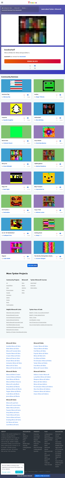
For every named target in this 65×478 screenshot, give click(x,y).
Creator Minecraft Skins (13, 356)
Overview (36, 434)
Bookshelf (23, 56)
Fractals (8, 292)
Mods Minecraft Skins (12, 348)
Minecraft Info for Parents (12, 329)
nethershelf (37, 117)
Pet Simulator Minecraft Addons (43, 387)
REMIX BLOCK (32, 61)
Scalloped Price (7, 235)
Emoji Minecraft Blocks (13, 387)
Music (7, 302)
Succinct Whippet (40, 258)
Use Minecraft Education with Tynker (15, 327)
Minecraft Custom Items (13, 405)
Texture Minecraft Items (13, 417)
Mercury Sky (6, 97)
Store (24, 449)
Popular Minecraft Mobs (41, 353)
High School (58, 447)
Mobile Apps (26, 443)
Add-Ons (24, 288)
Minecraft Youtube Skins (13, 351)
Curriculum (37, 436)
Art (7, 283)
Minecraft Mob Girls (40, 356)
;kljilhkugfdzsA (38, 163)
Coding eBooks (27, 447)
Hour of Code (48, 464)
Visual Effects (9, 285)
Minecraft (17, 8)
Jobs (24, 441)
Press (24, 440)
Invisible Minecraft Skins (13, 346)
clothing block (38, 233)
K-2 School (58, 451)
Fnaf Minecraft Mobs (40, 351)
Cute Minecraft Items (12, 425)
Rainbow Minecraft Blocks (14, 389)
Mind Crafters (34, 288)
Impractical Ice (40, 189)
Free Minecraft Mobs (40, 365)
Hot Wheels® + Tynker (34, 320)
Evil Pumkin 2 (5, 209)
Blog (24, 434)
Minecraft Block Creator (13, 374)
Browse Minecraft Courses (12, 315)
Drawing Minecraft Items (13, 420)
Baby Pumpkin (38, 186)
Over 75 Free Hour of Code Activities (37, 322)
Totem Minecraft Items (13, 415)
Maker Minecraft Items (13, 408)
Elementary (58, 443)
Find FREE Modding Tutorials (13, 324)
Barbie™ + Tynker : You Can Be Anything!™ (39, 312)
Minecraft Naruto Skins (13, 358)
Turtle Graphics (9, 305)
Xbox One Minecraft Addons (42, 389)
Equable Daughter (8, 120)
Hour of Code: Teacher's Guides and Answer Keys (40, 324)
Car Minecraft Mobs (39, 358)
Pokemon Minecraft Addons (42, 391)
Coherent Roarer (7, 143)
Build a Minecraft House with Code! (14, 322)
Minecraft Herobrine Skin (13, 368)
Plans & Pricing (38, 447)
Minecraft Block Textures (13, 382)
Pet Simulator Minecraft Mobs (43, 361)
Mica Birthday (39, 120)
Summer (36, 451)
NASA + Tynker (32, 317)
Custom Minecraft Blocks (13, 377)
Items (23, 290)
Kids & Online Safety (33, 471)
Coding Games (48, 434)
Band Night (6, 189)
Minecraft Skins (49, 438)
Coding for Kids (7, 8)
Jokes (7, 288)
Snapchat (4, 117)
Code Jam (47, 463)
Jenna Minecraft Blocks (13, 396)
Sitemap (25, 445)
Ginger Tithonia (40, 97)
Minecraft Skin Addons (40, 382)
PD (56, 459)
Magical (4, 256)
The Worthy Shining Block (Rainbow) (43, 256)
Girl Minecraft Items (12, 422)
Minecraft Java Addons (40, 384)
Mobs (23, 292)
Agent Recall (33, 283)
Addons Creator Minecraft (41, 374)
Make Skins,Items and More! (13, 312)
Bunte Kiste (5, 140)
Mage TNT (4, 186)
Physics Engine (9, 290)
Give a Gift (36, 438)
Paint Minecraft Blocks (13, 379)
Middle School (59, 445)
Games (8, 297)
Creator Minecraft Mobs (41, 346)
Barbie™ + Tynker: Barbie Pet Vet (37, 315)
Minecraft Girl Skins (12, 365)
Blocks (24, 8)
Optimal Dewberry (41, 166)
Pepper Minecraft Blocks (13, 391)
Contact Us (47, 471)
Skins (23, 283)
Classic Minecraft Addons (41, 394)
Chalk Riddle (6, 258)
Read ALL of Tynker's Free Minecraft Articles (16, 332)
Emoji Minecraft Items (12, 412)
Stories (8, 300)
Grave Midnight (7, 166)
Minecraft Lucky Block (12, 384)
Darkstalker (6, 212)
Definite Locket (40, 212)
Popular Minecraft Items (13, 410)
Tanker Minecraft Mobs (40, 363)
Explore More (32, 265)
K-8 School (58, 453)
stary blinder (37, 140)
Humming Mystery (41, 143)
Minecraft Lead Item (12, 403)
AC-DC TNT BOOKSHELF (8, 233)
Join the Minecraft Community (13, 317)
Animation (8, 295)
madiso (36, 94)
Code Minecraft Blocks (13, 394)
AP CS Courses (59, 449)
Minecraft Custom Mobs (41, 368)
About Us (25, 436)
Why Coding (37, 441)
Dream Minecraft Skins (13, 361)
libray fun (4, 163)
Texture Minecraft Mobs (41, 348)
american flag (5, 94)
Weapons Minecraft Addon (42, 379)
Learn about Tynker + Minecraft (51, 9)
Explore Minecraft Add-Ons (12, 320)
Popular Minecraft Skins (13, 353)
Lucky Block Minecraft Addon (42, 377)
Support (25, 438)
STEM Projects (59, 463)
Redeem (36, 440)
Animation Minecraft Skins (14, 363)
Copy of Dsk (37, 209)
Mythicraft (33, 285)
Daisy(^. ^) (38, 235)
